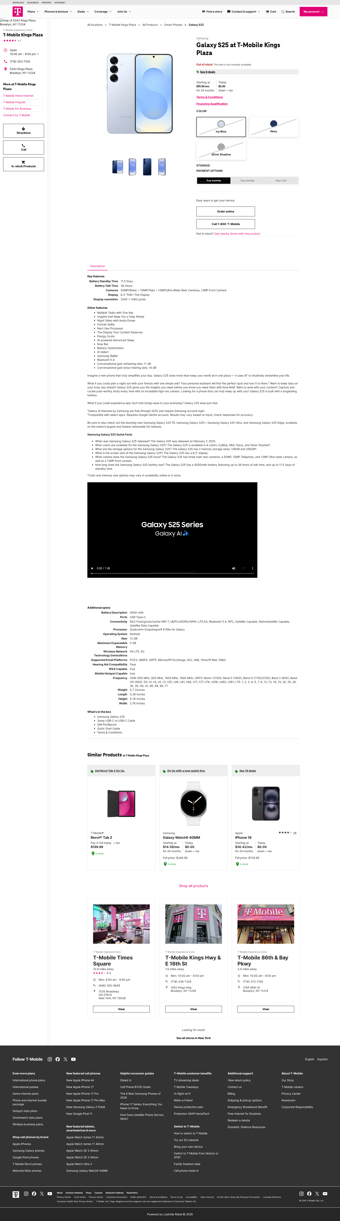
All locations (95, 24)
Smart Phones (173, 24)
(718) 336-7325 (181, 981)
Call (23, 147)
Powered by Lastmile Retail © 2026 (170, 1214)
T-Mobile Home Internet (18, 95)
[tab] (97, 266)
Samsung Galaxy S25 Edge (266, 422)
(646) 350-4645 (109, 985)
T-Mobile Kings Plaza (122, 24)
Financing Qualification (212, 103)
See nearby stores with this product (237, 233)
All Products (150, 24)
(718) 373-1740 (253, 981)
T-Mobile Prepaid (14, 102)
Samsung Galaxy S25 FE (159, 422)
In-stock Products (23, 164)
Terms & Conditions (209, 97)
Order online (225, 211)
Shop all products (193, 886)
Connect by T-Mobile (16, 115)
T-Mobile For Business (17, 108)
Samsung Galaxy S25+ (191, 422)
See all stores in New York (193, 1038)
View (121, 1009)
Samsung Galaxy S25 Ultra (224, 422)
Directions (24, 130)
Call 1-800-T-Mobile (226, 224)
